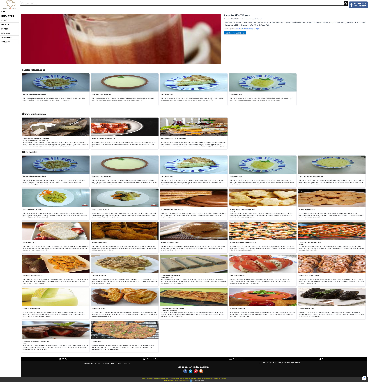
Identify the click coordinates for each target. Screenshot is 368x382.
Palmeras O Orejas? (98, 308)
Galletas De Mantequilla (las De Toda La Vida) (242, 210)
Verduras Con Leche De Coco (33, 209)
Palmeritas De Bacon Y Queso (309, 275)
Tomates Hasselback (237, 275)
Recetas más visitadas (92, 363)
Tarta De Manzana (167, 94)
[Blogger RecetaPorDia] (201, 371)
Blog (119, 363)
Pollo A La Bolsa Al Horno (100, 209)
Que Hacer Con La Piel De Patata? (34, 94)
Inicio (3, 12)
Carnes (4, 20)
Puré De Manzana (236, 94)
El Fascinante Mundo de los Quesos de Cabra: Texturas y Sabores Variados (36, 139)
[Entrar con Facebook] (358, 4)
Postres (4, 29)
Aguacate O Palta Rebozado (32, 275)
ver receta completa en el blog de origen (247, 28)
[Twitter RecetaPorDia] (191, 371)
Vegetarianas (6, 37)
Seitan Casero (96, 341)
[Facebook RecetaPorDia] (185, 371)
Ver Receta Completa (235, 33)
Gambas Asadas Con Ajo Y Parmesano (243, 242)
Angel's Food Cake (29, 242)
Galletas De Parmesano (307, 209)
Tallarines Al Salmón (99, 275)
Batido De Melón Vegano (31, 308)
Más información (196, 380)
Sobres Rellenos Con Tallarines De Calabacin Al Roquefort (172, 309)
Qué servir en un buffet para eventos (173, 138)
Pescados (5, 25)
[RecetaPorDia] (9, 5)
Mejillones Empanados (99, 242)
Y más (202, 380)
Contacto (5, 42)
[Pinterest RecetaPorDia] (196, 371)
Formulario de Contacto (291, 363)
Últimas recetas (109, 363)
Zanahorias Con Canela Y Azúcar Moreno (310, 243)
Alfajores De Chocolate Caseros (172, 209)
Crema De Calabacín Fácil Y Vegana (311, 176)
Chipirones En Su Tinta (306, 308)
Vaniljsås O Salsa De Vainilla (101, 94)
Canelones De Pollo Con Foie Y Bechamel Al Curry (171, 276)
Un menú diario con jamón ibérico (103, 138)
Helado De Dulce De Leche (170, 242)
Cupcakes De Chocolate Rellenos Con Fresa (36, 342)
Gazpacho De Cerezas (237, 308)
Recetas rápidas (7, 16)
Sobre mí (127, 363)
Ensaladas (5, 33)
